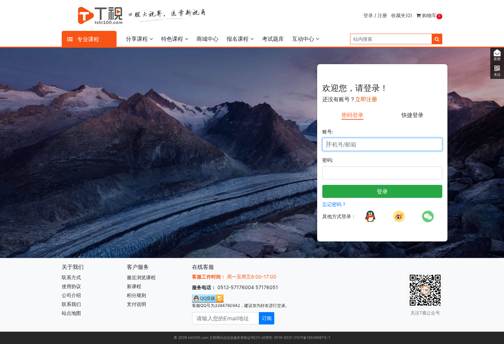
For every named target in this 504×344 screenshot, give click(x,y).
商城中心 (207, 38)
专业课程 (87, 39)
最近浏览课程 (141, 277)
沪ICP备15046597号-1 (311, 337)
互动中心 (304, 38)
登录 (368, 15)
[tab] (352, 115)
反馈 (497, 59)
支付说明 (136, 304)
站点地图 (71, 313)
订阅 (267, 318)
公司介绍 (71, 295)
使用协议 (71, 286)
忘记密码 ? (333, 204)
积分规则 (136, 295)
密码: (327, 160)
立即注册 (366, 99)
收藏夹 (401, 15)
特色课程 (173, 38)
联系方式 (71, 277)
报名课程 (238, 38)
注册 (382, 15)
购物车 (431, 15)
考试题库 (273, 38)
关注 (497, 74)
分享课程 (137, 38)
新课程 (134, 286)
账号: (327, 131)
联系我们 (71, 304)
